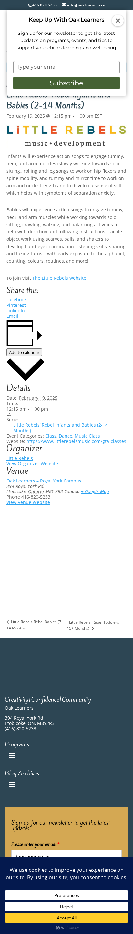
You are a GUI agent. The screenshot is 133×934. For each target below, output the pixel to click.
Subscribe (66, 83)
